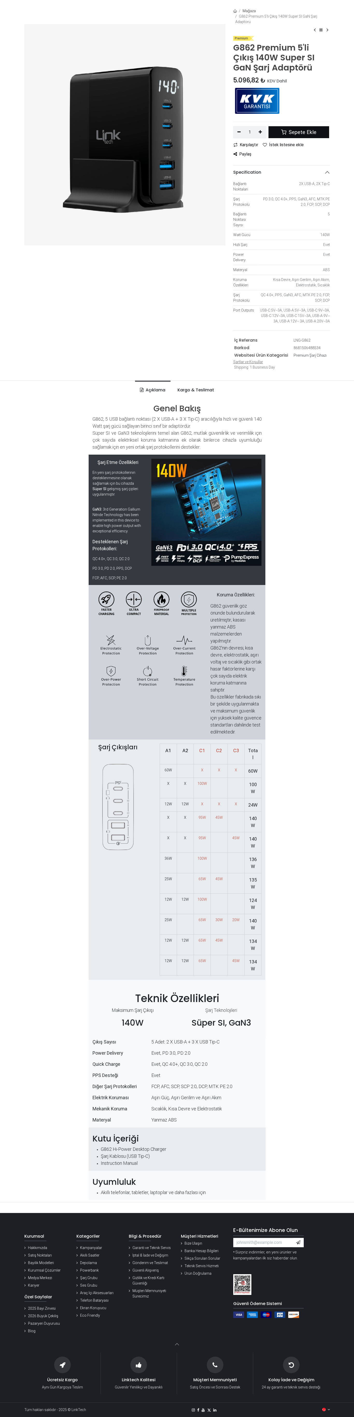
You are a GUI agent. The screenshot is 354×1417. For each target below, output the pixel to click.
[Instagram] (193, 1410)
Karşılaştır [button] (249, 144)
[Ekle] (260, 132)
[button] (298, 1242)
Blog (32, 1331)
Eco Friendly (90, 1315)
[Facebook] (198, 1410)
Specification (247, 172)
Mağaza (249, 11)
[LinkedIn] (214, 1410)
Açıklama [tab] (155, 390)
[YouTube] (203, 1410)
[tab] (195, 390)
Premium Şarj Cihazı (310, 355)
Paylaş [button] (245, 154)
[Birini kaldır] (239, 132)
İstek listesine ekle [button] (286, 144)
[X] (209, 1410)
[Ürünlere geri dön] (321, 30)
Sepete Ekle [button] (301, 132)
